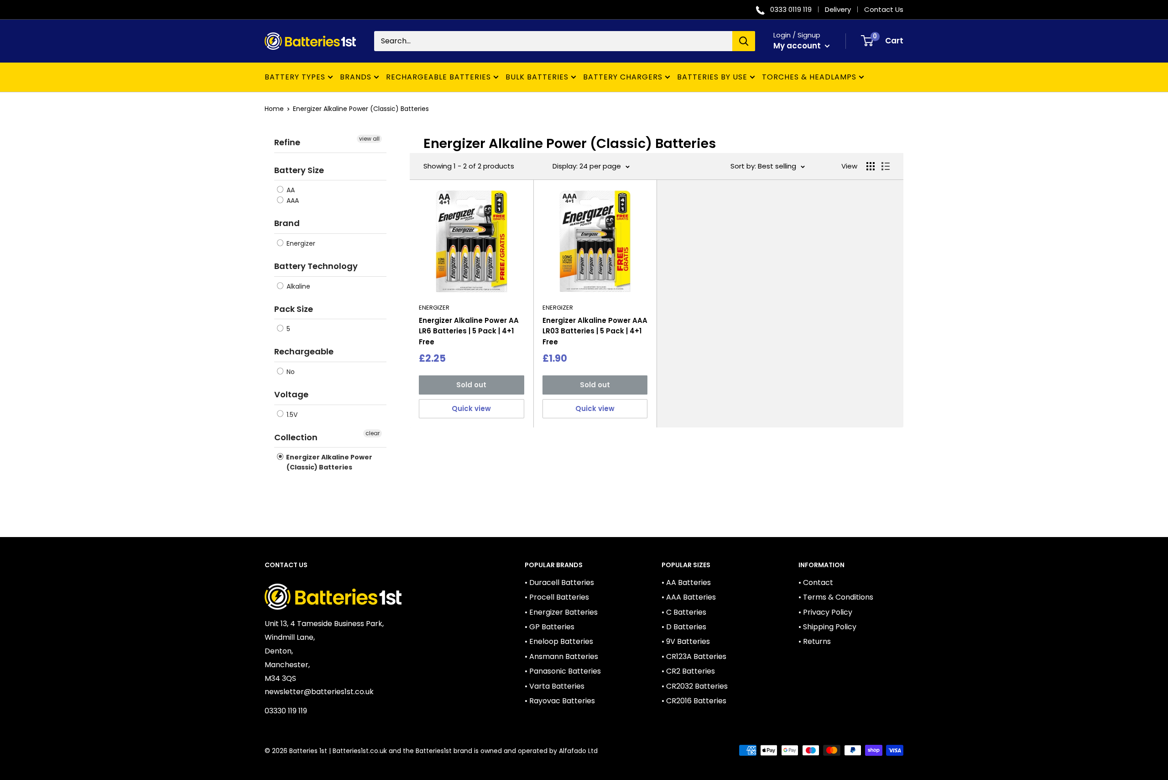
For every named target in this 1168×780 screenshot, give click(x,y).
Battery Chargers (622, 77)
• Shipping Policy (827, 627)
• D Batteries (684, 627)
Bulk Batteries (537, 77)
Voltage (291, 394)
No (290, 371)
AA (290, 190)
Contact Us (883, 9)
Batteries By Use (712, 77)
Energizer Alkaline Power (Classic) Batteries (361, 108)
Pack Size (293, 309)
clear (372, 433)
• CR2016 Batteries (694, 701)
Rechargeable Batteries (438, 77)
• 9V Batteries (686, 641)
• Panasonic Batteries (563, 671)
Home (274, 108)
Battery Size (299, 170)
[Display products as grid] (870, 166)
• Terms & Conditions (835, 597)
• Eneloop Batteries (559, 641)
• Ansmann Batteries (561, 656)
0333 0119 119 (791, 9)
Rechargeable (304, 351)
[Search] (743, 41)
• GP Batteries (549, 627)
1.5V (291, 414)
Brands (355, 77)
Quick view (471, 408)
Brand (287, 223)
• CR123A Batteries (694, 656)
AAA (292, 200)
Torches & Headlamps (809, 77)
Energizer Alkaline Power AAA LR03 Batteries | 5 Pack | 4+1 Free (594, 331)
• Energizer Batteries (561, 612)
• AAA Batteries (689, 597)
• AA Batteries (686, 582)
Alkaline (297, 286)
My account (798, 45)
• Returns (814, 641)
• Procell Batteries (557, 597)
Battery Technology (316, 266)
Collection (296, 437)
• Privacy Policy (825, 612)
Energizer (300, 243)
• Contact (815, 582)
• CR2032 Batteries (695, 686)
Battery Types (295, 77)
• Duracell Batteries (559, 582)
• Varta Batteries (554, 686)
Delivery (838, 9)
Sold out (471, 385)
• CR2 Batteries (688, 671)
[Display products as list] (885, 166)
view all (369, 138)
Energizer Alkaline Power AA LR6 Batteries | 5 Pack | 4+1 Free (469, 331)
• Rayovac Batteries (560, 701)
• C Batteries (684, 612)
